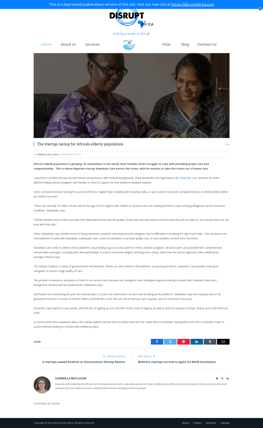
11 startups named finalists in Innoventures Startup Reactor (83, 362)
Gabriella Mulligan (47, 154)
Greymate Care (188, 178)
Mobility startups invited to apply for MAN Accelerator (177, 362)
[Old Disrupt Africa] (131, 20)
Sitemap (225, 422)
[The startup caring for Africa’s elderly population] (132, 89)
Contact (197, 422)
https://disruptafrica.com (192, 4)
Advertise (211, 422)
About (185, 422)
